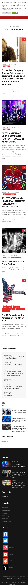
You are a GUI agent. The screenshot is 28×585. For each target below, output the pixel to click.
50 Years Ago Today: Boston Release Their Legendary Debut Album (13, 387)
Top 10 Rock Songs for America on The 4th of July (13, 318)
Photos (20, 257)
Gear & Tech (5, 518)
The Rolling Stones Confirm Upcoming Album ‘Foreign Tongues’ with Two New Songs (19, 475)
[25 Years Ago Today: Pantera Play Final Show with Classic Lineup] (6, 411)
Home (10, 26)
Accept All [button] (15, 12)
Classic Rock (7, 257)
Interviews (4, 513)
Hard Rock (14, 257)
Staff (15, 64)
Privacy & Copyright (7, 583)
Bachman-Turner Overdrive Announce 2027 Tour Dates (13, 394)
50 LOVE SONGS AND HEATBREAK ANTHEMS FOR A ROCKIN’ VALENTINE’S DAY (13, 202)
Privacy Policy (17, 578)
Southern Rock (5, 311)
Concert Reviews (6, 510)
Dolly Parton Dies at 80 (9, 381)
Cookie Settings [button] (6, 12)
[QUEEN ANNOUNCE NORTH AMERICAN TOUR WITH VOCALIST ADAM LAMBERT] (14, 112)
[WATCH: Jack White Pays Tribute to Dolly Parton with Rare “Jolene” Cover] (6, 419)
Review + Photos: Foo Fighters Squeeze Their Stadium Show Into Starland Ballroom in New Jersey (19, 484)
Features (6, 194)
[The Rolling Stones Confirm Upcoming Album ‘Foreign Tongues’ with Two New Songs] (6, 473)
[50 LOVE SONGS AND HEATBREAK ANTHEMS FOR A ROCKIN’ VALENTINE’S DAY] (14, 177)
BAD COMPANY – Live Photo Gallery (13, 263)
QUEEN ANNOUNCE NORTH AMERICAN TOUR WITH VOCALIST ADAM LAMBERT (13, 137)
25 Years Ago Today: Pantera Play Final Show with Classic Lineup (14, 357)
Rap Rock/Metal (20, 309)
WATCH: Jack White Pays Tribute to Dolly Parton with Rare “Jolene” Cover (13, 365)
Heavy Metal (12, 309)
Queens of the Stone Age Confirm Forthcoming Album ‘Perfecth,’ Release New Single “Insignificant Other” (13, 373)
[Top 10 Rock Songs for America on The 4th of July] (14, 290)
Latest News (5, 508)
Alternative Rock (8, 307)
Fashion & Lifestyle (7, 521)
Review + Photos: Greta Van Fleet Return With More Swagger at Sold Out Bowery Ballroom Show (19, 465)
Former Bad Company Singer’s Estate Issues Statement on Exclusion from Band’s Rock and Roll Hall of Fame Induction (13, 77)
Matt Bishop (14, 127)
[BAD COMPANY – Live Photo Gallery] (14, 240)
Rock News (6, 66)
